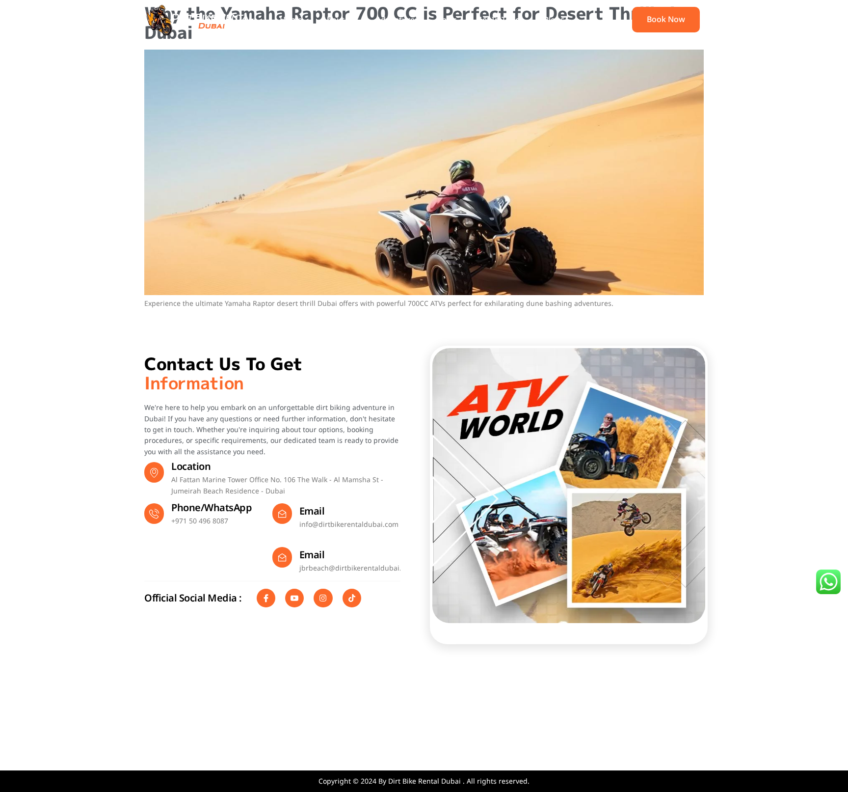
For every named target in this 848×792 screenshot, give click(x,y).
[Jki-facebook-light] (266, 598)
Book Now (666, 19)
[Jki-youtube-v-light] (294, 598)
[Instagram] (323, 598)
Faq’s (447, 19)
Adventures (397, 19)
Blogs (554, 19)
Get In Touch (500, 19)
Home (291, 19)
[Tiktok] (352, 598)
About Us (339, 19)
